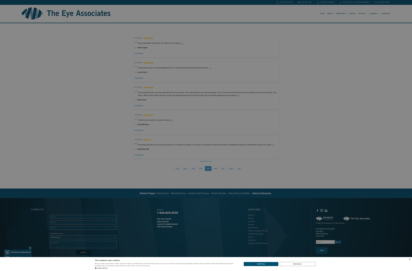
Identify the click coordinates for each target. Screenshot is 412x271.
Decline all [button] (297, 264)
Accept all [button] (261, 264)
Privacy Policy (145, 266)
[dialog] (206, 264)
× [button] (409, 259)
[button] (167, 268)
